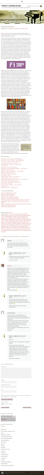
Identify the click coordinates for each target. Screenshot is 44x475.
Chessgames (3, 447)
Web (2, 389)
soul (2, 230)
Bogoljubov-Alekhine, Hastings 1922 (8, 195)
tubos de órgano (24, 230)
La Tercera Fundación (4, 454)
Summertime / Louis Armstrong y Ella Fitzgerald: (10, 168)
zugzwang (3, 231)
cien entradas (5, 33)
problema (3, 227)
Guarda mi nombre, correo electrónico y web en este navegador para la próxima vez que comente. (16, 396)
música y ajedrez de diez (11, 6)
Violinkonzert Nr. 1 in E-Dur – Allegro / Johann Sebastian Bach (13, 160)
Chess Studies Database (5, 440)
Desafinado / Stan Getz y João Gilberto (8, 171)
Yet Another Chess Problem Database (7, 465)
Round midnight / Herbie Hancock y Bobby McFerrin (11, 182)
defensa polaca (4, 218)
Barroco (7, 215)
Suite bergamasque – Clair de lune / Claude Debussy (11, 164)
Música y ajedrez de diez (22, 28)
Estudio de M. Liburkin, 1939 (9, 197)
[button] (22, 1)
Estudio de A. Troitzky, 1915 (7, 194)
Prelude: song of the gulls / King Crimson (9, 173)
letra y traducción (23, 168)
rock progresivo (22, 227)
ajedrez (7, 212)
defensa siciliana (12, 218)
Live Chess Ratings (4, 456)
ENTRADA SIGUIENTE (27, 407)
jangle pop (3, 222)
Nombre (3, 380)
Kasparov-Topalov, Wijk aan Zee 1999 (8, 205)
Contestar (22, 254)
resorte (7, 227)
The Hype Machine (4, 463)
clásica (2, 216)
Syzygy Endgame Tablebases (6, 461)
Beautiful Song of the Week (5, 434)
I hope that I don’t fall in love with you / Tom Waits (10, 179)
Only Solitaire (3, 458)
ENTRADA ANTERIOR (5, 407)
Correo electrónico (6, 384)
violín (29, 230)
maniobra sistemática (22, 223)
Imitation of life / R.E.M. (5, 187)
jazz (7, 222)
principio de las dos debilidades (21, 226)
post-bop (11, 226)
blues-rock (12, 215)
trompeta (6, 230)
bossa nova (17, 215)
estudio (24, 219)
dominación (19, 218)
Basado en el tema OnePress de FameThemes (14, 472)
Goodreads (3, 451)
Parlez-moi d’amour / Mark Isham (7, 184)
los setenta (13, 223)
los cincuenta (23, 222)
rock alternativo (14, 227)
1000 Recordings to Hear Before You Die (8, 431)
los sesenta (8, 223)
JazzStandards (3, 452)
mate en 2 (29, 223)
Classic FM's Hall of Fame (5, 449)
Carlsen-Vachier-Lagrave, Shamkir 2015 (8, 206)
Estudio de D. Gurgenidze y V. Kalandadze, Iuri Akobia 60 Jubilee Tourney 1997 (16, 203)
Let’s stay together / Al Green (6, 176)
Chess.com (3, 443)
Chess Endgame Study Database (6, 436)
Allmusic (2, 433)
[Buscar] (41, 6)
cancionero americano (26, 215)
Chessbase (3, 445)
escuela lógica (18, 219)
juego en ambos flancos (14, 222)
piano (7, 226)
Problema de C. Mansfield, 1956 (9, 198)
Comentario (4, 366)
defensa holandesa (17, 216)
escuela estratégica (10, 219)
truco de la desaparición (14, 230)
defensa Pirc (25, 216)
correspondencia (9, 216)
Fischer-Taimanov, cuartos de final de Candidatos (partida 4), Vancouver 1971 (15, 199)
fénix (27, 219)
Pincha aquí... (3, 426)
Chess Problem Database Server (6, 438)
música (11, 212)
